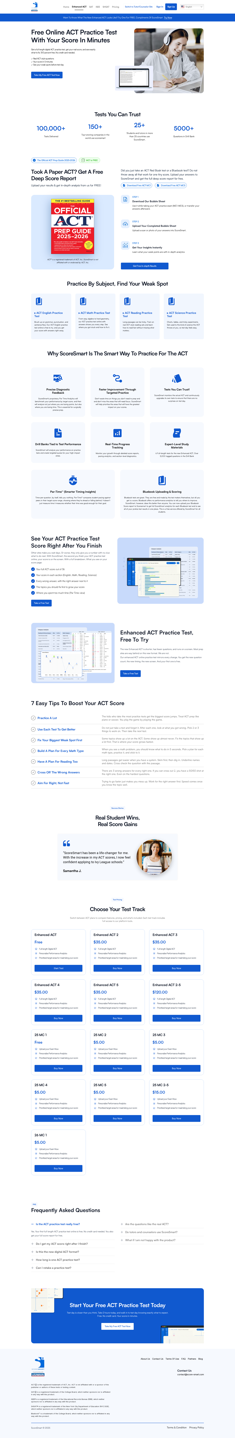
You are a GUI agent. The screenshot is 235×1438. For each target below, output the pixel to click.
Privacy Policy (196, 1427)
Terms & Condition (177, 1427)
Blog (200, 1358)
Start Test (58, 968)
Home (66, 6)
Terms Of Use (172, 1358)
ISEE (98, 6)
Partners (192, 1358)
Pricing (115, 6)
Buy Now (117, 968)
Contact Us (157, 1358)
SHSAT (106, 6)
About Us (145, 1358)
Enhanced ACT (79, 6)
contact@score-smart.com (190, 1374)
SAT (91, 6)
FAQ (183, 1358)
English (189, 7)
